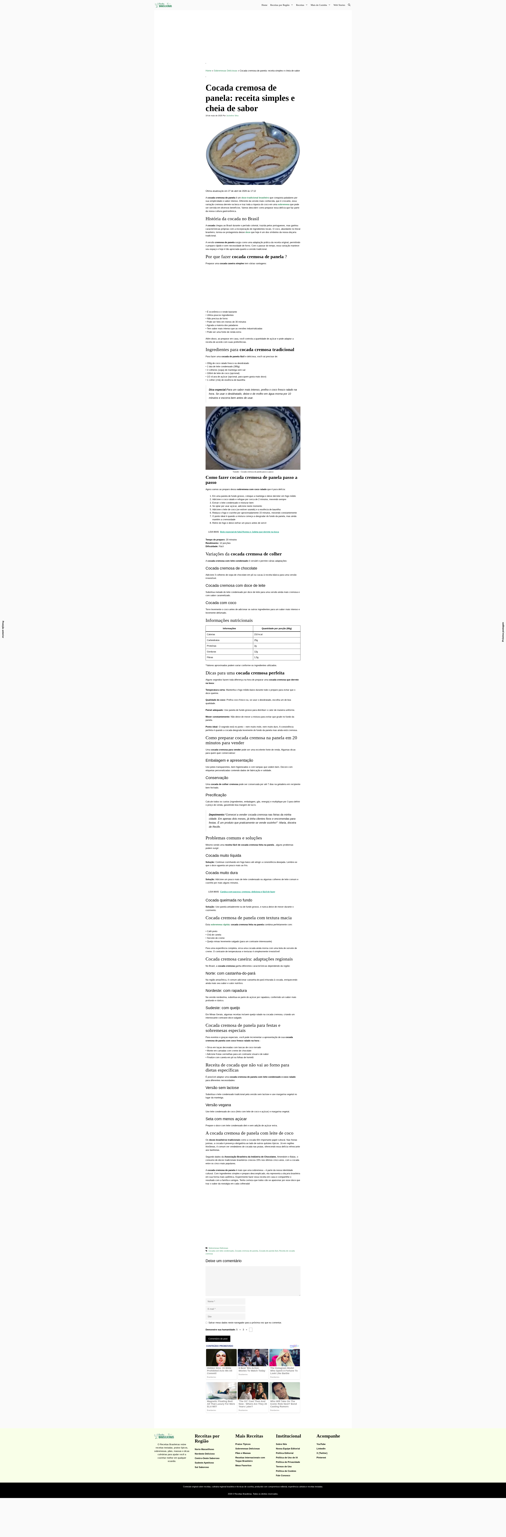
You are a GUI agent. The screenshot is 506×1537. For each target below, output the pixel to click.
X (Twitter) (322, 1453)
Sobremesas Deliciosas (225, 70)
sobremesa (283, 204)
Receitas (300, 5)
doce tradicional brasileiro (255, 197)
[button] (349, 5)
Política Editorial (284, 1453)
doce (247, 232)
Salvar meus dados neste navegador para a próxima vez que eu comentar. (245, 1322)
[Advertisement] (253, 42)
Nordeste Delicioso (205, 1454)
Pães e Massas (243, 1453)
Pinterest (321, 1457)
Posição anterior (3, 629)
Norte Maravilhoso (204, 1449)
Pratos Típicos (242, 1444)
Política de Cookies (286, 1471)
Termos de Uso (284, 1466)
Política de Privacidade (288, 1462)
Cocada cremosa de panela (246, 1251)
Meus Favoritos (243, 1465)
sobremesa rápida (220, 924)
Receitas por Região (280, 5)
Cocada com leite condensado (221, 1251)
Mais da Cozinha (319, 5)
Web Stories (339, 5)
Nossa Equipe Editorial (288, 1448)
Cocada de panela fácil (268, 1251)
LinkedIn (321, 1448)
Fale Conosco (283, 1475)
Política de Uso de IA (287, 1457)
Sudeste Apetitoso (204, 1462)
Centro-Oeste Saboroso (207, 1458)
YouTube (321, 1444)
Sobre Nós (281, 1444)
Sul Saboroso (202, 1467)
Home (264, 5)
